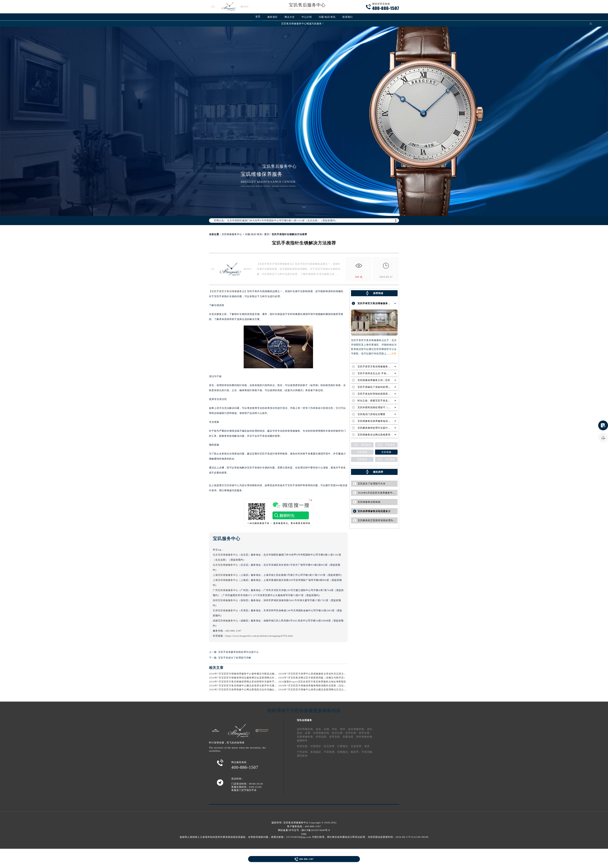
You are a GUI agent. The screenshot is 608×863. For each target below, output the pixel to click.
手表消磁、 (368, 752)
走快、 (320, 729)
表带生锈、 (365, 733)
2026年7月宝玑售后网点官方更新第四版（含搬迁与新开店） (312, 677)
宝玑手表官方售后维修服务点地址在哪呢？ (382, 303)
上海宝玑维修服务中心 (225, 575)
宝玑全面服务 (304, 720)
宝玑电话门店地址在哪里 (371, 414)
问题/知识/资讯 (327, 17)
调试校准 (302, 755)
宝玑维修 (386, 452)
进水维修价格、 (357, 729)
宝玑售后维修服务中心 (296, 822)
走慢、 (328, 729)
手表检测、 (330, 752)
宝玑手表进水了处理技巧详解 (234, 657)
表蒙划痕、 (349, 736)
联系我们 (347, 17)
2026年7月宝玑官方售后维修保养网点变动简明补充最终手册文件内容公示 (250, 681)
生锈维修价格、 (322, 733)
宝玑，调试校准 (362, 445)
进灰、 (301, 733)
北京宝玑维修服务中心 (225, 554)
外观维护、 (317, 746)
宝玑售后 (362, 459)
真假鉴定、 (317, 752)
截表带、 (356, 752)
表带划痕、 (336, 736)
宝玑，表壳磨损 (386, 459)
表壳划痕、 (322, 736)
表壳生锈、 (352, 733)
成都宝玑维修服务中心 (225, 620)
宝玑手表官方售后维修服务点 (228, 291)
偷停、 (344, 729)
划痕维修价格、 (306, 736)
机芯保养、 (330, 746)
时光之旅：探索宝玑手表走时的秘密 (378, 400)
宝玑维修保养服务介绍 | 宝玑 (374, 380)
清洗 (367, 746)
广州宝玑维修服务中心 (225, 590)
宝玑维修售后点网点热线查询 (374, 434)
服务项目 (272, 17)
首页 (257, 16)
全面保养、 (357, 746)
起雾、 (309, 733)
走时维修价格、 (306, 729)
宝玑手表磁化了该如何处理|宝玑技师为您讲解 (383, 387)
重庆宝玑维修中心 (229, 485)
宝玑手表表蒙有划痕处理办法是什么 (238, 652)
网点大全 (290, 17)
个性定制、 (303, 752)
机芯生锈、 (338, 733)
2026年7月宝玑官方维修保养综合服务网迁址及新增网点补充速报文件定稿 (250, 677)
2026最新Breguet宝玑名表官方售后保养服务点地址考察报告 (312, 681)
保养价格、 (303, 746)
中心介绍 (307, 17)
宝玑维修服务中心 (232, 234)
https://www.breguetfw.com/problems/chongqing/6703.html (259, 636)
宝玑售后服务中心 (307, 5)
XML (304, 834)
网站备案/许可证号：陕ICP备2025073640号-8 (304, 830)
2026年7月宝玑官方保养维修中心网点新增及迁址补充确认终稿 (244, 689)
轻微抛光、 (344, 752)
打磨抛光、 (344, 746)
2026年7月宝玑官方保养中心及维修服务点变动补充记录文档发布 (314, 673)
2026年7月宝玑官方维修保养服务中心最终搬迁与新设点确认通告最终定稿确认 (253, 673)
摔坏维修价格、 (365, 736)
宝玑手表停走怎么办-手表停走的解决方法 (381, 373)
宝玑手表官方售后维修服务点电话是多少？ (382, 366)
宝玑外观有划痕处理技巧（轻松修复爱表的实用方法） (388, 407)
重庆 (266, 234)
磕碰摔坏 (302, 740)
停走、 (336, 729)
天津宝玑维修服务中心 (225, 610)
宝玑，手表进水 (386, 445)
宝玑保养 (362, 452)
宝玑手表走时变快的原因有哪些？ (377, 394)
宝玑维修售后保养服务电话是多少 (377, 421)
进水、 (371, 729)
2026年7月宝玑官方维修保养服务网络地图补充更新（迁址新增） (314, 685)
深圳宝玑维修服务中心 (225, 600)
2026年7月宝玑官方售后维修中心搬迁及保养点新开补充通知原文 (245, 685)
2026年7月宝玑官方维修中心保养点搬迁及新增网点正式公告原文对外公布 (319, 689)
